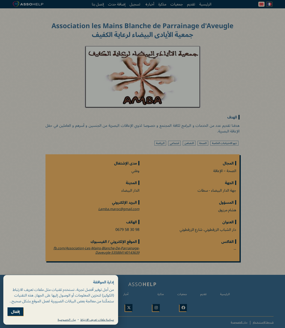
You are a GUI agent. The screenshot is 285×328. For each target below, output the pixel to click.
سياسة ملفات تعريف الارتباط (97, 319)
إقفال (15, 311)
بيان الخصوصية (67, 319)
